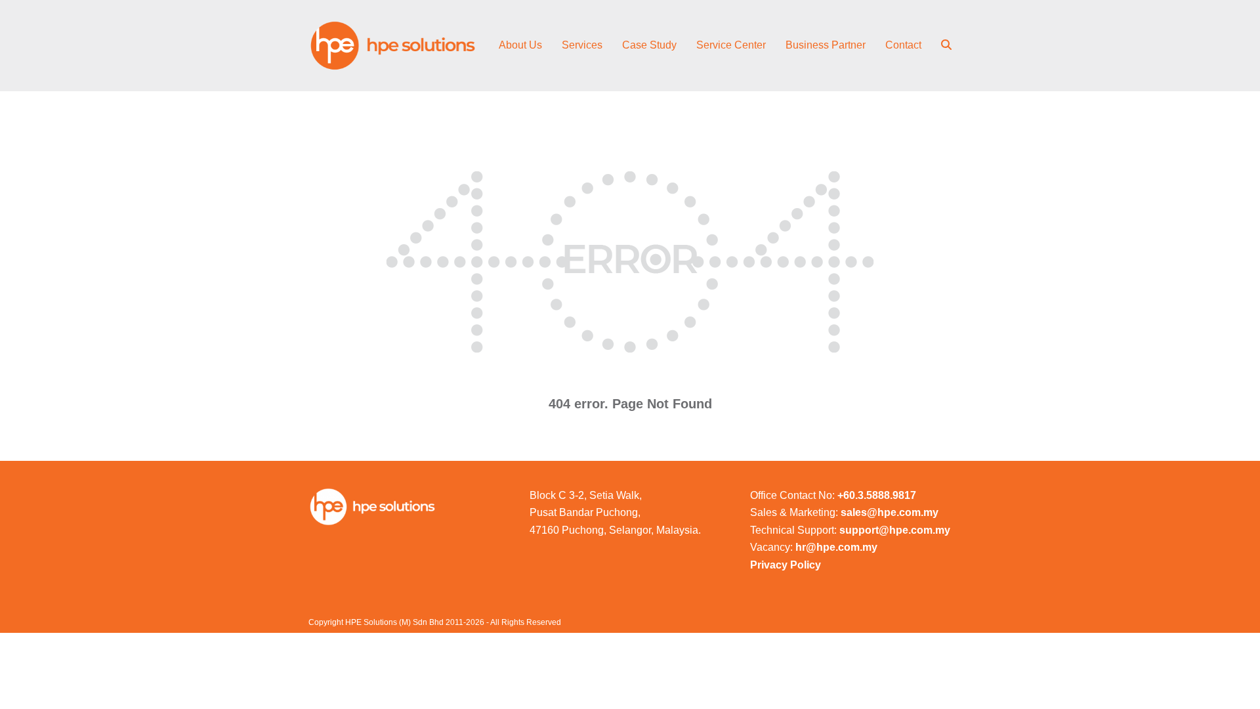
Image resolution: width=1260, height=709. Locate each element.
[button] (946, 46)
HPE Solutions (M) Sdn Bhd (394, 622)
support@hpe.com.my (894, 530)
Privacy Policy (785, 564)
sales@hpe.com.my (889, 512)
